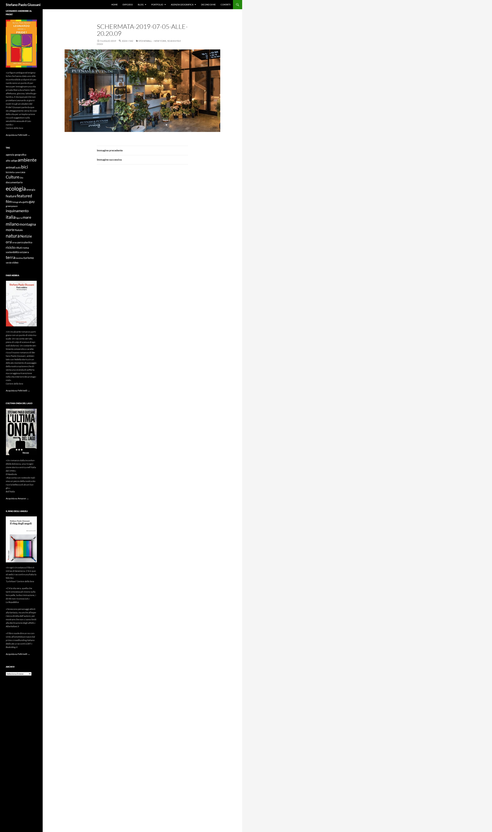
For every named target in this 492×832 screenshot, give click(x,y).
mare (27, 217)
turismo (28, 257)
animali (10, 167)
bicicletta (10, 172)
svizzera (24, 252)
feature (11, 196)
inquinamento (17, 210)
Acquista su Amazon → (17, 498)
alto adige (11, 160)
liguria (19, 217)
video (15, 262)
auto (18, 167)
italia (11, 217)
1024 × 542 (127, 40)
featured (24, 195)
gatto (26, 202)
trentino (19, 258)
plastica (28, 242)
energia (30, 189)
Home (114, 4)
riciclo (10, 247)
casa (22, 172)
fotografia (17, 202)
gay (32, 201)
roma (25, 247)
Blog (141, 4)
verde (9, 262)
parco (20, 242)
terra (10, 257)
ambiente (27, 160)
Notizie (26, 236)
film (9, 201)
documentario (14, 182)
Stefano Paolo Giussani (23, 5)
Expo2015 (128, 4)
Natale (19, 230)
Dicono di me (208, 4)
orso (14, 242)
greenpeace (11, 206)
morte (10, 230)
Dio (21, 177)
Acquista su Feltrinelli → (18, 134)
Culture (12, 176)
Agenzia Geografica (182, 4)
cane (17, 172)
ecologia (16, 188)
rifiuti (18, 247)
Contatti (225, 4)
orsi (9, 242)
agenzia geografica (16, 154)
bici (24, 166)
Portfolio (157, 4)
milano (12, 224)
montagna (27, 224)
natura (13, 235)
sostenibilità (12, 252)
